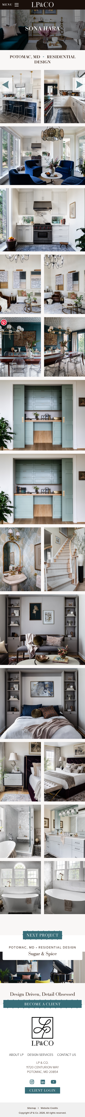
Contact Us (66, 1054)
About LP (16, 1054)
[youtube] (53, 1082)
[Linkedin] (43, 1082)
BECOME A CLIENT (42, 1004)
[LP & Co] (42, 7)
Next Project (42, 935)
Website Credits (49, 1108)
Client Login (42, 1090)
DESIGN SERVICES (40, 1054)
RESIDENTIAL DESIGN (57, 947)
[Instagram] (32, 1082)
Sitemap (31, 1108)
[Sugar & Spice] (42, 967)
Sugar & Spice (42, 953)
